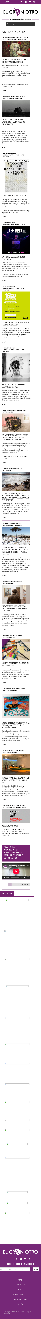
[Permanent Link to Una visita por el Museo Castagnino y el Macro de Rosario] (16, 594)
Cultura (20, 1290)
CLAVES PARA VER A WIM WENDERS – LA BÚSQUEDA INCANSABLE (13, 121)
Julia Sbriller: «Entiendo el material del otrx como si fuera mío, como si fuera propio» (16, 550)
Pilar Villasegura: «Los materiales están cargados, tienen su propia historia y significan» (16, 496)
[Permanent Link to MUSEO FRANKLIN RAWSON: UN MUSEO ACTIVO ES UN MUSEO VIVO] (16, 764)
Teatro (23, 224)
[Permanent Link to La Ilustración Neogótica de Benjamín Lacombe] (16, 49)
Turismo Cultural (20, 1299)
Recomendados (17, 98)
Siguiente (25, 884)
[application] (16, 871)
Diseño (20, 1304)
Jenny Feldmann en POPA (14, 195)
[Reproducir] (4, 877)
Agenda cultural (8, 155)
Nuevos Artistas (20, 1295)
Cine (9, 98)
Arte (4, 39)
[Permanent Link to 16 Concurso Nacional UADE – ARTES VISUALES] (16, 306)
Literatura (22, 39)
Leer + (4, 90)
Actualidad (7, 638)
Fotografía (7, 470)
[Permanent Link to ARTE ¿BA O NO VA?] (16, 816)
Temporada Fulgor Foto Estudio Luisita (14, 385)
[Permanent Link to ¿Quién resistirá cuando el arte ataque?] (16, 649)
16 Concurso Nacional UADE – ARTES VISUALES (15, 323)
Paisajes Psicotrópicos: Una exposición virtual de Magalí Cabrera (15, 725)
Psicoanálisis (20, 1285)
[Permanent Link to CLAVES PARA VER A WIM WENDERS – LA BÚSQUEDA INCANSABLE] (16, 108)
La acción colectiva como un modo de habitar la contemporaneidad (15, 437)
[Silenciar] (25, 877)
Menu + (7, 2)
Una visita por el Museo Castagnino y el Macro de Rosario (14, 608)
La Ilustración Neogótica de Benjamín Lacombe (15, 61)
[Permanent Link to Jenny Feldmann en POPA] (16, 175)
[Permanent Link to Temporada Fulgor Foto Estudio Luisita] (16, 367)
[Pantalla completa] (28, 877)
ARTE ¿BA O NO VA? (10, 826)
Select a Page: (11, 24)
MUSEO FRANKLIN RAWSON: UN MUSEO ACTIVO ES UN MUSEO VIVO (16, 780)
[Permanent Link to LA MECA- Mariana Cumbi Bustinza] (16, 240)
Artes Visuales (12, 39)
